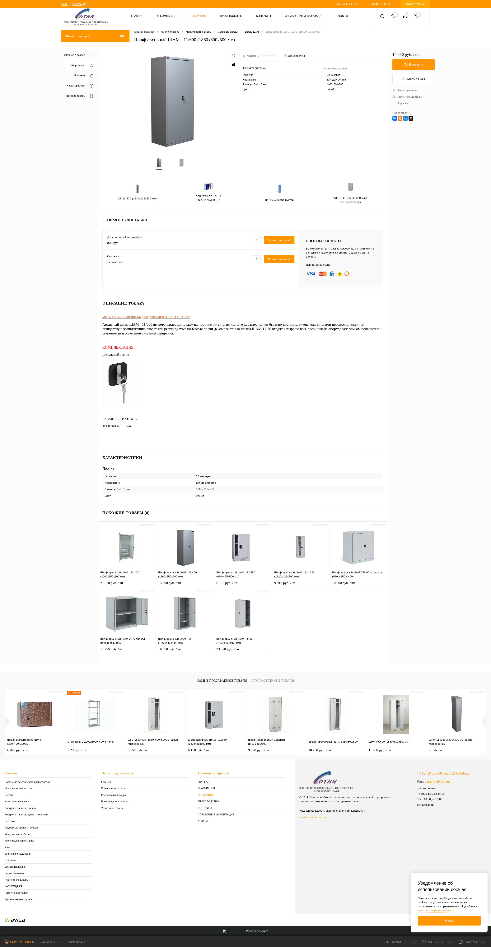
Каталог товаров (78, 36)
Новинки (106, 782)
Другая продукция (15, 866)
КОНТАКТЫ (263, 15)
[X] (411, 118)
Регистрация (78, 3)
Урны (7, 847)
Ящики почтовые (14, 873)
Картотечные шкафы (17, 801)
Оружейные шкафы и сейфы (21, 827)
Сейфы (9, 795)
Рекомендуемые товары (115, 801)
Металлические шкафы (18, 788)
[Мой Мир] (405, 118)
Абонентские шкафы (16, 879)
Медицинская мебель (17, 834)
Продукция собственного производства (27, 782)
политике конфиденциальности (436, 910)
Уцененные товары (112, 808)
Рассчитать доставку (409, 96)
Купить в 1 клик (415, 78)
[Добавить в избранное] (233, 56)
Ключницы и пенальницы (19, 840)
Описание (79, 75)
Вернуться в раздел (73, 55)
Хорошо (449, 920)
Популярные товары (113, 788)
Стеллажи (10, 860)
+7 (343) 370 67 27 (51, 941)
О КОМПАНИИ (166, 15)
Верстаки (10, 821)
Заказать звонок (415, 3)
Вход (64, 3)
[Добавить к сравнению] (233, 64)
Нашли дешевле (407, 90)
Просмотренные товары (273, 680)
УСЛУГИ (342, 15)
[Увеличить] (170, 100)
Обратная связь (21, 941)
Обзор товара (77, 65)
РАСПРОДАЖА (13, 886)
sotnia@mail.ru (438, 782)
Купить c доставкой (279, 240)
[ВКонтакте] (394, 118)
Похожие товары (75, 95)
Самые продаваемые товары (222, 680)
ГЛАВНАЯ (137, 15)
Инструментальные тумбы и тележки (26, 814)
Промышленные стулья (18, 899)
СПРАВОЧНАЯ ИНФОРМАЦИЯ (304, 15)
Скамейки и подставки (17, 853)
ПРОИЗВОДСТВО (231, 15)
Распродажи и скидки (113, 795)
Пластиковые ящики (16, 892)
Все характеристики (334, 68)
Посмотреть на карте (312, 817)
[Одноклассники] (400, 118)
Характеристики (76, 85)
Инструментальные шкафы (20, 808)
